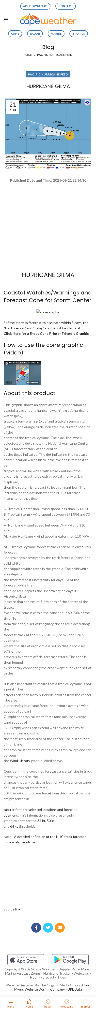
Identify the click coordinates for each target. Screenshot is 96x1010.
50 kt (51, 821)
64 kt (14, 826)
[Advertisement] (48, 201)
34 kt (41, 821)
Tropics (78, 33)
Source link (12, 909)
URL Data (74, 989)
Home (28, 54)
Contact (65, 6)
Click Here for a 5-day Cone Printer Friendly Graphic (46, 333)
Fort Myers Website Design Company (52, 987)
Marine (56, 33)
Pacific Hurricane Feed (54, 54)
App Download (35, 6)
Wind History (20, 761)
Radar (35, 33)
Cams (15, 33)
